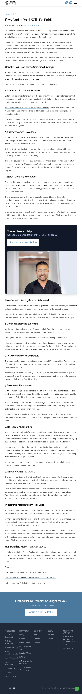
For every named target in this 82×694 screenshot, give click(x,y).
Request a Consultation (23, 242)
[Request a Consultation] (77, 689)
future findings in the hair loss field (52, 167)
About (36, 635)
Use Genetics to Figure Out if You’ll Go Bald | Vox (25, 572)
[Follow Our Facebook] (7, 688)
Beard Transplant (11, 658)
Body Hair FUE (10, 672)
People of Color (25, 653)
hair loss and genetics (53, 57)
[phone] (66, 2)
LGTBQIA (22, 657)
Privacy (51, 635)
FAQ (14, 14)
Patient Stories (24, 643)
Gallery (22, 639)
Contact (37, 639)
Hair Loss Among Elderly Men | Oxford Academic (25, 583)
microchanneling (28, 537)
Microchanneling (11, 676)
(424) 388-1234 (68, 648)
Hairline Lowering (11, 647)
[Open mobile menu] (75, 3)
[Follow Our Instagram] (10, 688)
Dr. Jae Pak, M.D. (33, 25)
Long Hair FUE (10, 668)
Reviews (37, 643)
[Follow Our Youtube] (14, 688)
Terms (50, 639)
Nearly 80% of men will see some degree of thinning (27, 108)
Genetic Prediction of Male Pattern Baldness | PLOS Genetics (30, 578)
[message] (70, 2)
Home (7, 14)
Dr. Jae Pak (27, 552)
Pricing (21, 635)
